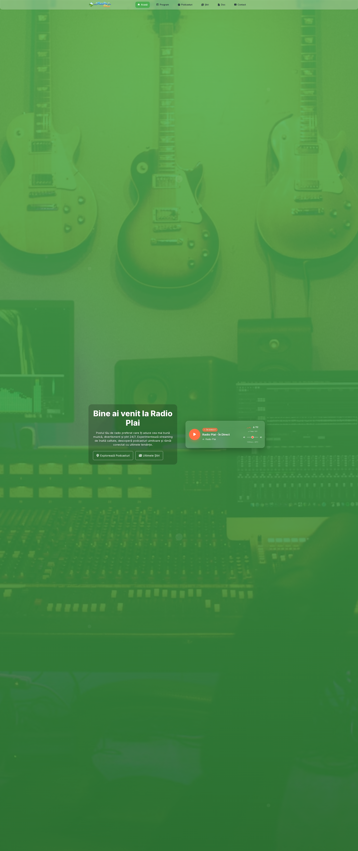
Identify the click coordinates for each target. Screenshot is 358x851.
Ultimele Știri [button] (151, 455)
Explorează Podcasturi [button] (115, 455)
